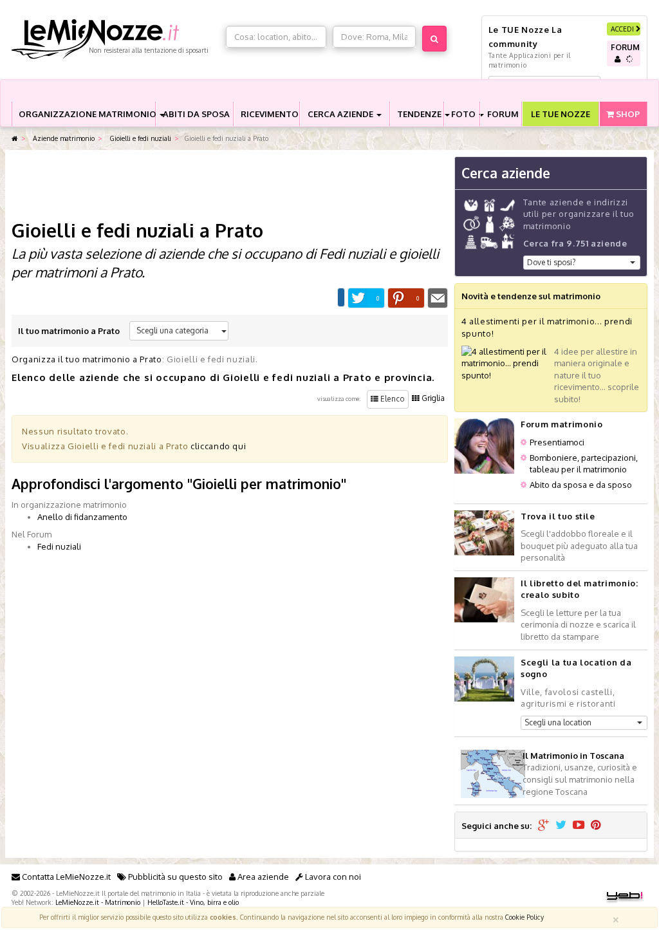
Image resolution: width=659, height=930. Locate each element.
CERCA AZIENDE (341, 114)
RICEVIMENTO (270, 114)
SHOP (627, 114)
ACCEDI (623, 28)
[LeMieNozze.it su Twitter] (560, 826)
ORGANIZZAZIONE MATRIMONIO (87, 114)
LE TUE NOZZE (560, 114)
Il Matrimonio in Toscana (573, 755)
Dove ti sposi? (551, 262)
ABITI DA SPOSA (196, 114)
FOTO (464, 114)
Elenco (391, 399)
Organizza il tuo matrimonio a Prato (87, 359)
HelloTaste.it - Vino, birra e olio (193, 902)
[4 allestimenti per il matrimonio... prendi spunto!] (504, 362)
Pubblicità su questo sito (174, 876)
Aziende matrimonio (63, 138)
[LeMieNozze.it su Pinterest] (596, 826)
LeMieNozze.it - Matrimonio (97, 902)
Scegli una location (557, 722)
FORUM (503, 114)
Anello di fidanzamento (82, 517)
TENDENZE (420, 114)
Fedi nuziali (59, 546)
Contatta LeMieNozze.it (65, 876)
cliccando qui (218, 446)
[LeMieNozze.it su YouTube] (578, 826)
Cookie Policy (524, 917)
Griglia (432, 398)
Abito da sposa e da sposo (581, 484)
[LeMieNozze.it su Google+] (543, 826)
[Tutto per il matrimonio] (15, 138)
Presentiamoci (557, 442)
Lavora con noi (332, 876)
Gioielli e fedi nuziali (139, 138)
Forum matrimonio (561, 424)
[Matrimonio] (115, 39)
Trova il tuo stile (558, 516)
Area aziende (262, 876)
